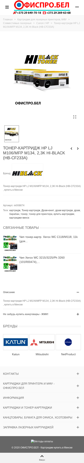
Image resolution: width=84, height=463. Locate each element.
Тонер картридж (31, 210)
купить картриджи (64, 214)
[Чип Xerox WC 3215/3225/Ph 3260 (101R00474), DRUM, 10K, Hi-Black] (10, 264)
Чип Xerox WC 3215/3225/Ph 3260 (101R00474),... (42, 260)
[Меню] (7, 7)
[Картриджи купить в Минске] (42, 7)
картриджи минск (19, 217)
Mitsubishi (42, 354)
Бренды (10, 326)
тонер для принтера (40, 214)
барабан (14, 214)
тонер (24, 214)
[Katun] (15, 342)
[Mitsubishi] (42, 342)
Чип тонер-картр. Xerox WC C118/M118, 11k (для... (48, 239)
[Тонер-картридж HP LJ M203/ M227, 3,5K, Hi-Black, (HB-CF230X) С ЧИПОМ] (78, 149)
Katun (16, 354)
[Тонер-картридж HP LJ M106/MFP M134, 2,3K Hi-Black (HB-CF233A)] (75, 117)
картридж (14, 210)
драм (77, 210)
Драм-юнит (47, 210)
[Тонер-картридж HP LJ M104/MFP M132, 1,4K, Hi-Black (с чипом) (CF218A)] (71, 149)
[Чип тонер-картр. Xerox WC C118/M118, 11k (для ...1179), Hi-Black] (10, 243)
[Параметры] (77, 7)
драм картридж (64, 210)
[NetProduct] (68, 342)
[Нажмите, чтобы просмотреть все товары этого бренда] (27, 173)
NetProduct (68, 354)
